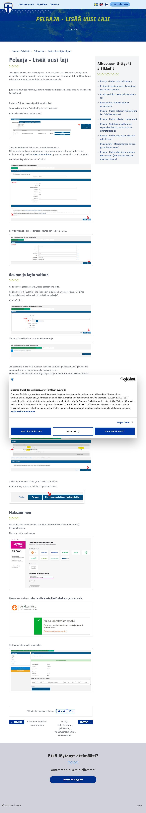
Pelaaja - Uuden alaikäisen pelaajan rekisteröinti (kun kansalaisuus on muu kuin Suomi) (117, 155)
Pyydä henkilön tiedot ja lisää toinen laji (118, 96)
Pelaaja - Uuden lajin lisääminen (116, 81)
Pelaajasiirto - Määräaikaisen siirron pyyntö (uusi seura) (118, 146)
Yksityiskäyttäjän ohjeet (59, 51)
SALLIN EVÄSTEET (114, 431)
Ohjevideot (42, 4)
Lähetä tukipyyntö (26, 4)
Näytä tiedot (123, 422)
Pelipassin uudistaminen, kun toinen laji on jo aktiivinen (118, 88)
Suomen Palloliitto (21, 51)
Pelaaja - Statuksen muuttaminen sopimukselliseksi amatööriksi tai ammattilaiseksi (116, 127)
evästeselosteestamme (23, 411)
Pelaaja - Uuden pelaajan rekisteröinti (118, 119)
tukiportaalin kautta (42, 154)
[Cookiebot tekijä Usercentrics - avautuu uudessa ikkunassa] (122, 379)
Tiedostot (54, 4)
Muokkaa (71, 431)
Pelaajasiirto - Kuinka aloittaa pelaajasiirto (114, 104)
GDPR (139, 805)
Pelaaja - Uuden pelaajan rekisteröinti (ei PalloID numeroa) (118, 113)
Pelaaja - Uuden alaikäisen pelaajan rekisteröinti (117, 137)
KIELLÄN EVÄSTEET (31, 431)
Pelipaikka (39, 51)
